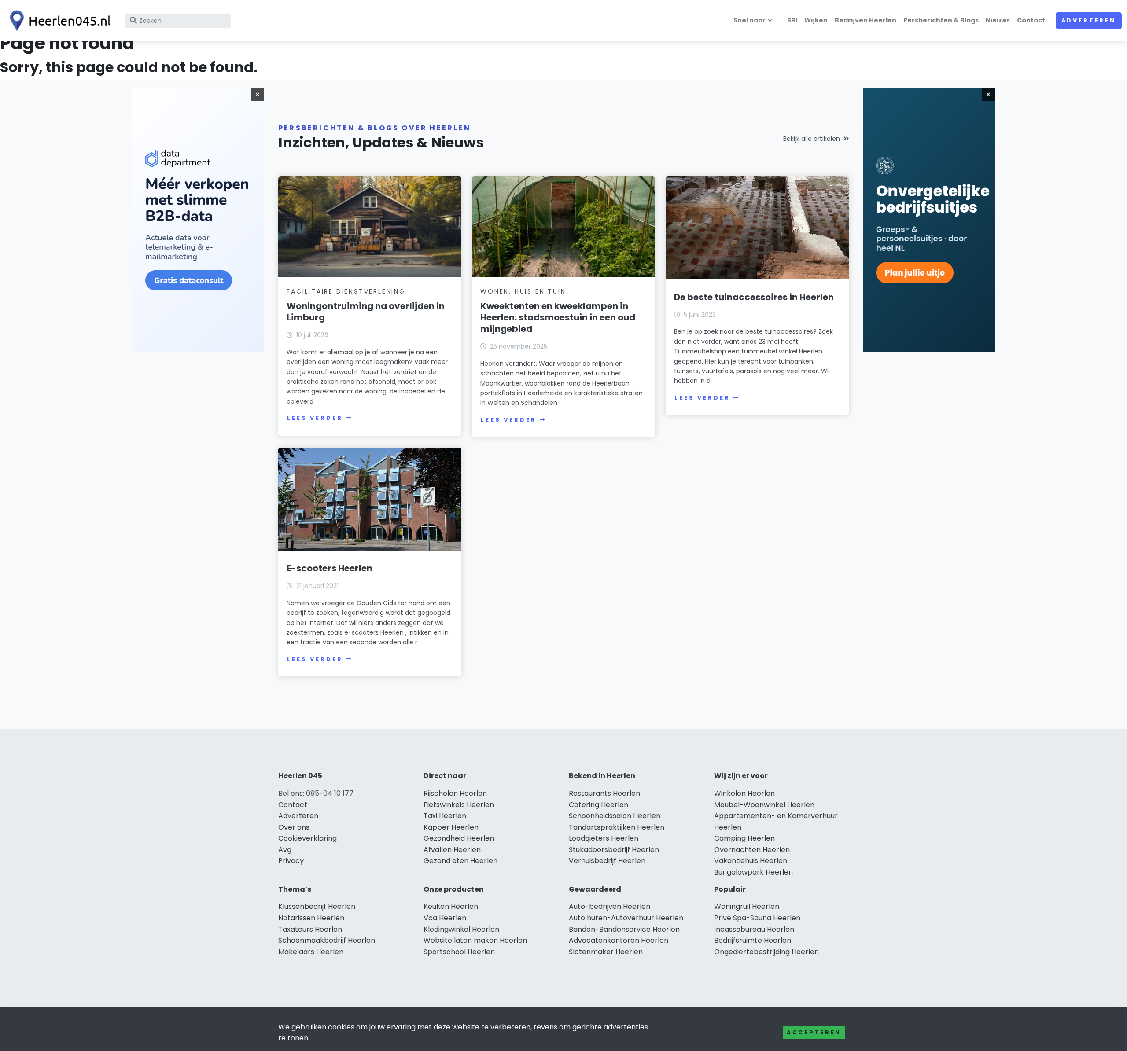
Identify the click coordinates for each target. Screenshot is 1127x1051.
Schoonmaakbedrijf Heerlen (326, 940)
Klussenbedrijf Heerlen (316, 906)
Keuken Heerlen (451, 906)
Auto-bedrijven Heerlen (609, 906)
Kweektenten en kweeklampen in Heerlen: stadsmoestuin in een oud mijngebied (557, 317)
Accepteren (814, 1032)
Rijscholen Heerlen (455, 793)
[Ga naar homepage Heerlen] (58, 20)
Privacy (291, 861)
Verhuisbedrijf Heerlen (607, 861)
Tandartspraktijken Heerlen (616, 827)
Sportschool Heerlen (459, 952)
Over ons (293, 827)
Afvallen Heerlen (452, 850)
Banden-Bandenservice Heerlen (624, 929)
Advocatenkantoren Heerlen (618, 940)
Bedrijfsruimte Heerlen (752, 940)
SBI (792, 20)
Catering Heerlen (598, 805)
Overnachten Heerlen (752, 850)
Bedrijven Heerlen (865, 20)
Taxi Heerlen (445, 816)
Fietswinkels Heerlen (459, 805)
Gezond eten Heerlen (460, 861)
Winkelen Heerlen (744, 793)
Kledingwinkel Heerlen (461, 929)
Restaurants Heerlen (604, 793)
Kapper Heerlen (451, 827)
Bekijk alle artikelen (811, 138)
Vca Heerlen (445, 918)
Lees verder (315, 418)
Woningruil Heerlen (746, 906)
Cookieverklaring (307, 838)
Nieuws (998, 20)
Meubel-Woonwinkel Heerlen (764, 805)
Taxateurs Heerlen (310, 929)
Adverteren (1088, 20)
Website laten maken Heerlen (475, 940)
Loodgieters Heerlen (603, 838)
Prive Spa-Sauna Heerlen (757, 918)
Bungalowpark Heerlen (753, 872)
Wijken (816, 20)
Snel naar (749, 20)
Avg (284, 850)
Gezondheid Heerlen (459, 838)
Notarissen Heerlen (311, 918)
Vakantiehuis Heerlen (750, 861)
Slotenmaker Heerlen (606, 952)
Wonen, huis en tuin (523, 291)
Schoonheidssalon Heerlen (614, 816)
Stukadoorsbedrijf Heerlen (614, 850)
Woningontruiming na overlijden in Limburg (366, 311)
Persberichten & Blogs (941, 20)
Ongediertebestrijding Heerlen (766, 952)
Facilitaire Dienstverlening (346, 291)
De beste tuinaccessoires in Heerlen (754, 297)
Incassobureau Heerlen (754, 929)
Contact (1031, 20)
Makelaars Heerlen (310, 952)
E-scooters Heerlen (329, 568)
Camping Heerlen (744, 838)
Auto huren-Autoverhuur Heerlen (626, 918)
